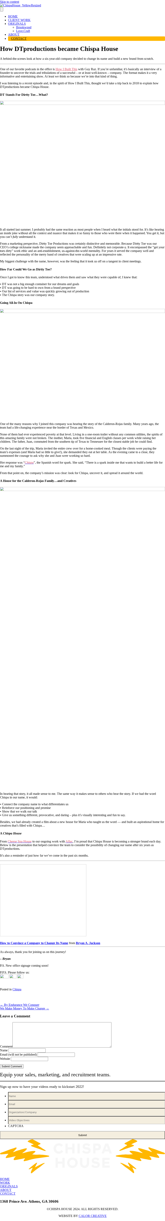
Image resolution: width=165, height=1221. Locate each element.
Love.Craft (23, 31)
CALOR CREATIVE (93, 1216)
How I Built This (66, 69)
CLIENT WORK (19, 20)
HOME (13, 16)
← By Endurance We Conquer (19, 1005)
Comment (6, 1046)
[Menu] (1, 9)
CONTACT (19, 38)
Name (4, 1050)
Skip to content (9, 1)
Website (5, 1058)
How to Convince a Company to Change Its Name (34, 943)
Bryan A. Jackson (88, 943)
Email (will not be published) (18, 1054)
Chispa (16, 989)
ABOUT (14, 34)
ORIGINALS (17, 23)
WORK (5, 1182)
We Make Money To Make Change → (24, 1008)
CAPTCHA (16, 1126)
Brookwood (23, 27)
